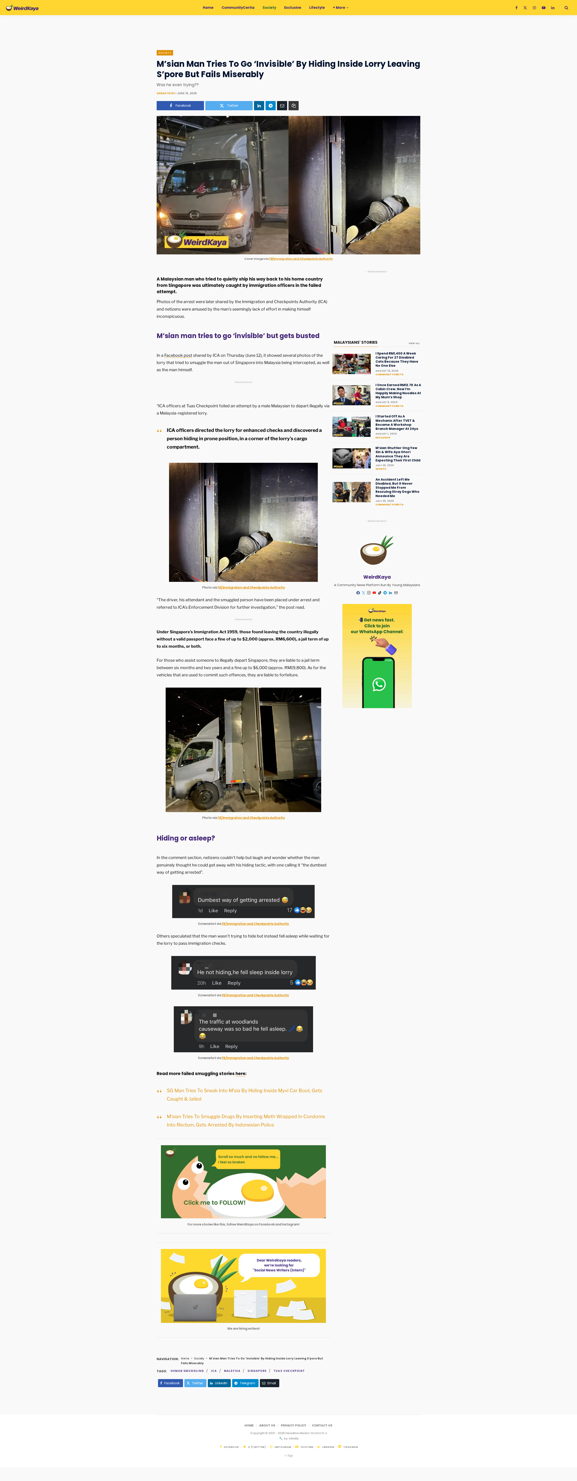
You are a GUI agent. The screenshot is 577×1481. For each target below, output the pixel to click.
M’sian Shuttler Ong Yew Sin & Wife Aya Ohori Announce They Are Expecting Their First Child (398, 454)
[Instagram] (369, 593)
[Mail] (396, 593)
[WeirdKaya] (22, 8)
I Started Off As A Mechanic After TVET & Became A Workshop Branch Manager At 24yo (397, 422)
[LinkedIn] (259, 105)
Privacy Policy (293, 1425)
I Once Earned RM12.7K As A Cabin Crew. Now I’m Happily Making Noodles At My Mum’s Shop (398, 391)
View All (414, 343)
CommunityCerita (389, 374)
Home (185, 1358)
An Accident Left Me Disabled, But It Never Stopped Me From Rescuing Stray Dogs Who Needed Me (397, 487)
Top (290, 1455)
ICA (214, 1371)
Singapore (257, 1371)
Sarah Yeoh (166, 93)
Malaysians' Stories (356, 342)
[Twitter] (363, 593)
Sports (381, 469)
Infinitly (293, 1438)
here (240, 1074)
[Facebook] (358, 593)
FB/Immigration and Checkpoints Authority (301, 259)
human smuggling (187, 1371)
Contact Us (322, 1425)
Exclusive (383, 437)
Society (164, 53)
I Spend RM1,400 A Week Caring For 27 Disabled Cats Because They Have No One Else (397, 359)
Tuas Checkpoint (289, 1371)
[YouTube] (374, 593)
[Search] (564, 8)
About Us (267, 1425)
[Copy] (293, 105)
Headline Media (297, 1433)
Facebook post (178, 355)
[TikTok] (379, 593)
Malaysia (232, 1371)
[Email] (282, 105)
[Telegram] (271, 105)
